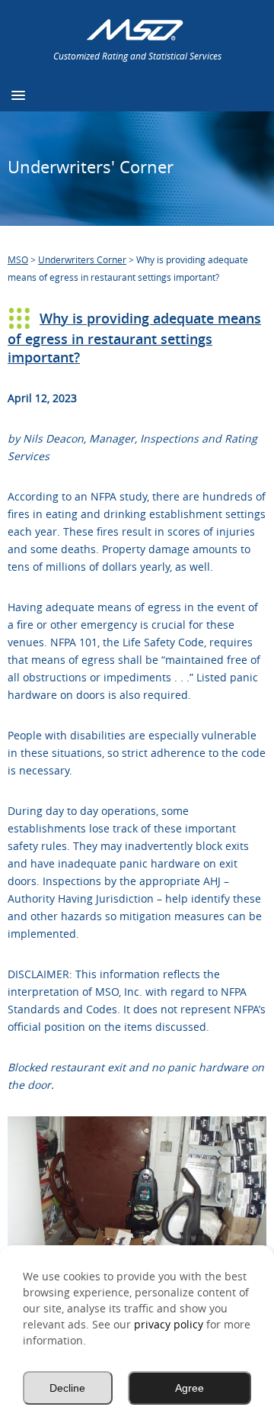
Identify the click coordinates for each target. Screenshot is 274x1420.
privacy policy (168, 1324)
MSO (18, 259)
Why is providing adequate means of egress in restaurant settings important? (134, 337)
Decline (67, 1388)
